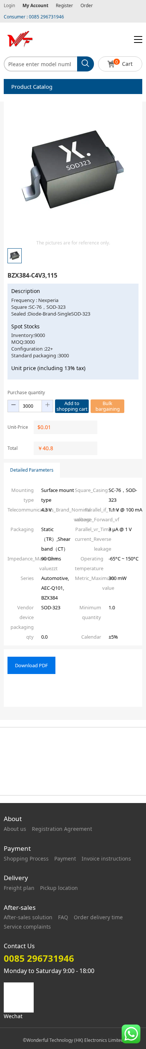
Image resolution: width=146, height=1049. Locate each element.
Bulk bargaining (107, 406)
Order (86, 5)
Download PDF (31, 665)
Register (64, 5)
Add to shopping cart (72, 406)
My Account (35, 5)
